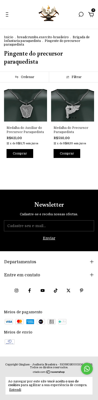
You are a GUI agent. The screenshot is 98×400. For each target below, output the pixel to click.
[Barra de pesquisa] (81, 15)
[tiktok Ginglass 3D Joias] (56, 290)
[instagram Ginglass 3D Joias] (16, 290)
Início (8, 37)
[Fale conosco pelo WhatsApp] (87, 369)
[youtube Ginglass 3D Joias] (43, 290)
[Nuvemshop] (49, 372)
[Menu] (8, 15)
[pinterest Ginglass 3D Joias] (81, 290)
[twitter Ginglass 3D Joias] (68, 290)
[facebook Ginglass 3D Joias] (29, 290)
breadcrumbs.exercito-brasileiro (43, 37)
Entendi (15, 390)
